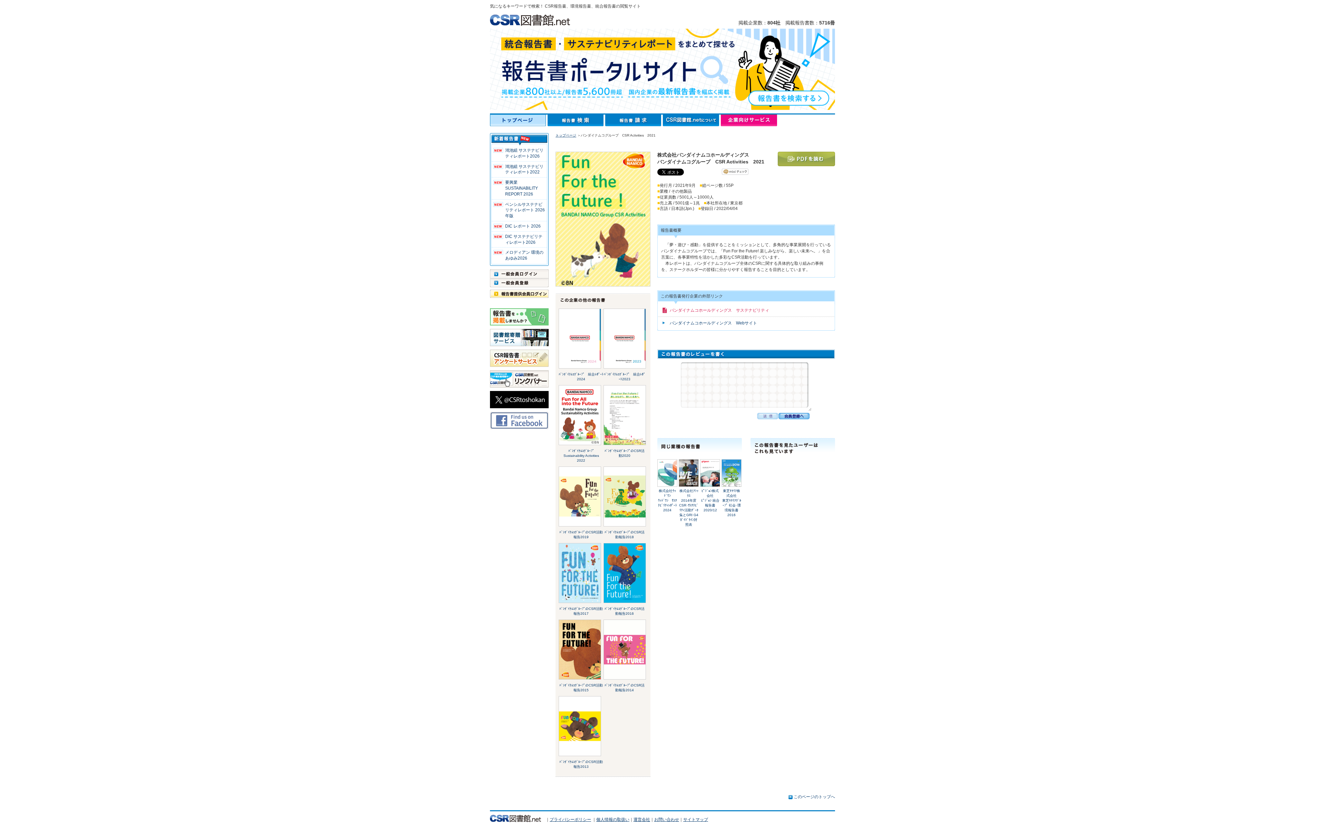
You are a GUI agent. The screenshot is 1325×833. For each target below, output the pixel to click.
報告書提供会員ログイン (519, 294)
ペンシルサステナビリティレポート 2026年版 (525, 210)
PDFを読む (806, 159)
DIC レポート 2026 (523, 226)
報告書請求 (634, 120)
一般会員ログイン (519, 273)
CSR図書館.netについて (692, 120)
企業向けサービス (749, 120)
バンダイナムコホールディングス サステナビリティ (719, 310)
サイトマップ (695, 819)
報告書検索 (576, 120)
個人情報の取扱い (612, 819)
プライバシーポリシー (570, 819)
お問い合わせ (666, 819)
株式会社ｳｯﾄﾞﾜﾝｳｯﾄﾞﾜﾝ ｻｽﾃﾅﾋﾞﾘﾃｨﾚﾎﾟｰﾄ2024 (667, 500)
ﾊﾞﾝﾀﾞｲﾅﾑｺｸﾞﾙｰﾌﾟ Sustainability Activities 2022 (582, 455)
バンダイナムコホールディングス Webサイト (713, 323)
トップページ (519, 120)
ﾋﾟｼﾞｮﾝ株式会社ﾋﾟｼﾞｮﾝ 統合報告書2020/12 (710, 500)
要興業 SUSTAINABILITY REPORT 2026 (521, 188)
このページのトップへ (814, 796)
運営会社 (642, 819)
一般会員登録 (519, 282)
